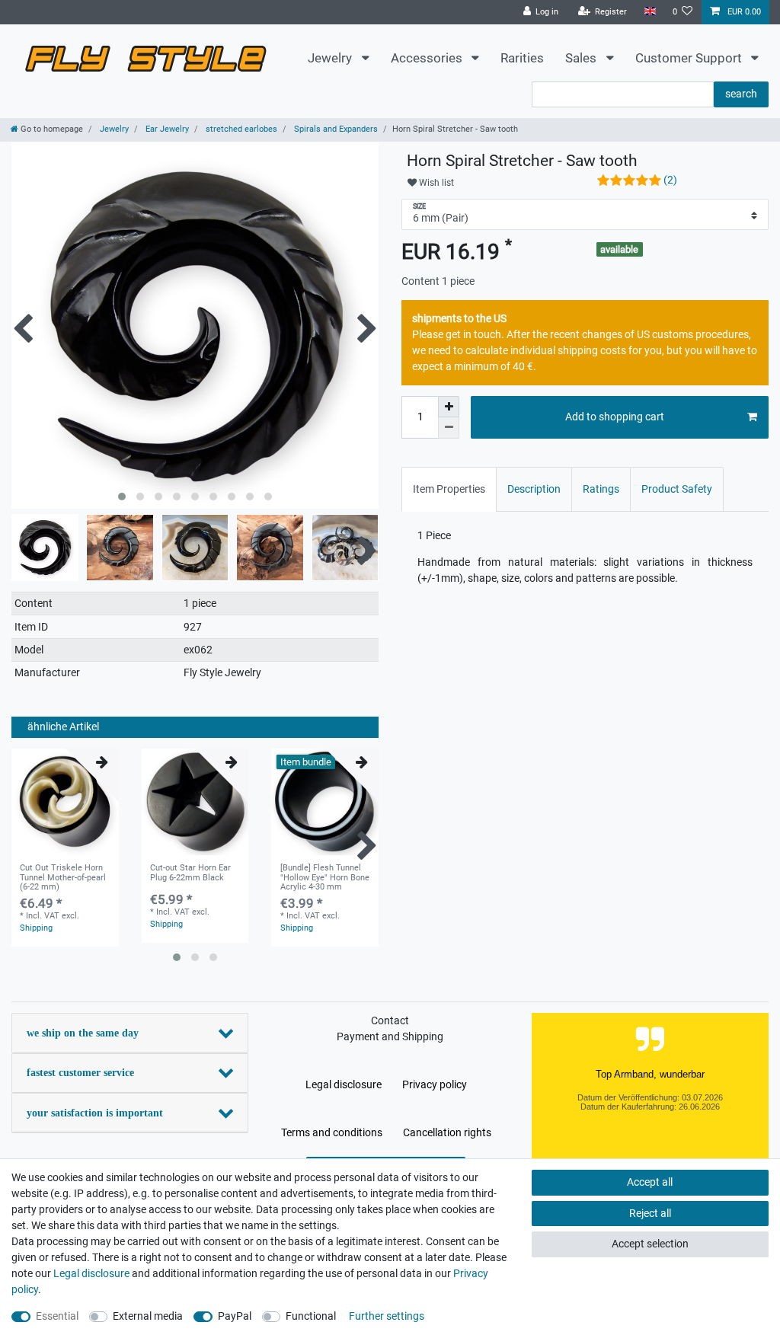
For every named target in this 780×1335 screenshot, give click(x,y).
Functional (311, 1316)
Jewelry (331, 57)
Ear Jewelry (166, 129)
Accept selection (650, 1244)
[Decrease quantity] (448, 428)
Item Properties (449, 489)
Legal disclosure (343, 1084)
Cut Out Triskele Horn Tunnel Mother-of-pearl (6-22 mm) (63, 878)
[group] (65, 802)
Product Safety (676, 489)
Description (534, 489)
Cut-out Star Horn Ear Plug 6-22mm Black (190, 873)
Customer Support (690, 57)
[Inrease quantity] (448, 406)
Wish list (435, 182)
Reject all (650, 1213)
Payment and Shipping (390, 1036)
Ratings (601, 489)
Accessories (428, 57)
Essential (57, 1316)
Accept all (650, 1182)
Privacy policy (434, 1084)
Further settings (386, 1316)
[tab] (449, 489)
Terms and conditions (331, 1132)
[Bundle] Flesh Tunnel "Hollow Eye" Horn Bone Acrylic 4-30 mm (324, 878)
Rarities (522, 57)
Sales (582, 57)
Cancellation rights (447, 1132)
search (741, 94)
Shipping (36, 928)
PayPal (234, 1316)
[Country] (649, 12)
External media (148, 1316)
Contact (390, 1020)
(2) (670, 180)
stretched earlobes (240, 129)
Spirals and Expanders (335, 129)
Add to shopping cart (614, 416)
